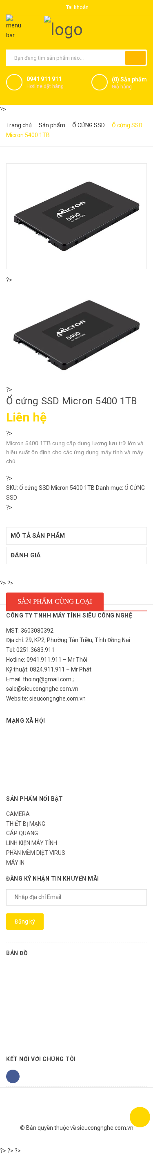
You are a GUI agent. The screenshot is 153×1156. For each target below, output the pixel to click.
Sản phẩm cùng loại (55, 601)
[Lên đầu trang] (140, 1117)
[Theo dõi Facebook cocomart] (13, 1076)
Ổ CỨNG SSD (88, 125)
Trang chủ (19, 125)
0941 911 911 (44, 79)
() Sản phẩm (129, 83)
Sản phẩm (52, 125)
